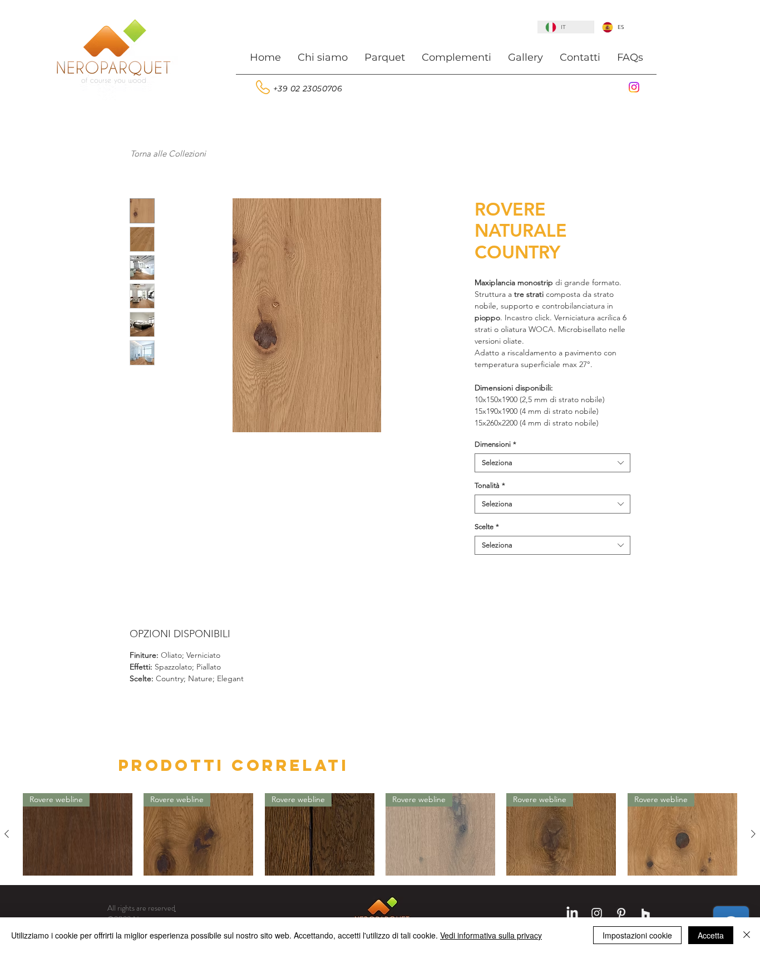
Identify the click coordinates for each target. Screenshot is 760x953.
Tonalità (490, 485)
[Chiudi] (746, 935)
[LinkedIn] (572, 913)
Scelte (487, 526)
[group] (380, 834)
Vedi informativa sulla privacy (491, 935)
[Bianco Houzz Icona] (646, 913)
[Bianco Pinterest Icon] (621, 913)
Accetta (711, 935)
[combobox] (552, 462)
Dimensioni (495, 444)
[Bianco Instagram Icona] (597, 913)
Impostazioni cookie (637, 935)
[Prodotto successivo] (753, 833)
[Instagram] (634, 87)
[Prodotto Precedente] (6, 833)
